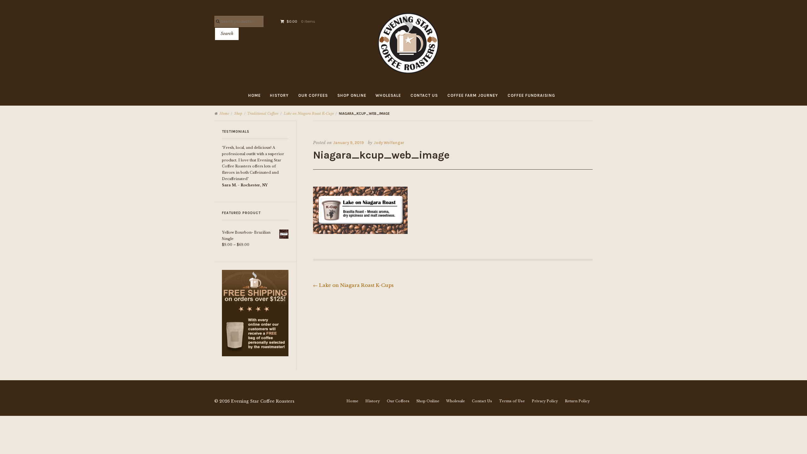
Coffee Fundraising (531, 95)
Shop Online (351, 95)
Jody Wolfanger (389, 142)
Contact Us (424, 95)
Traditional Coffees (262, 113)
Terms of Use (512, 401)
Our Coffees (313, 95)
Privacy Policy (545, 401)
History (279, 95)
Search (227, 33)
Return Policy (577, 401)
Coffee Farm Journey (472, 95)
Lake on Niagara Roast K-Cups (309, 113)
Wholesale (388, 95)
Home (254, 95)
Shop (238, 113)
